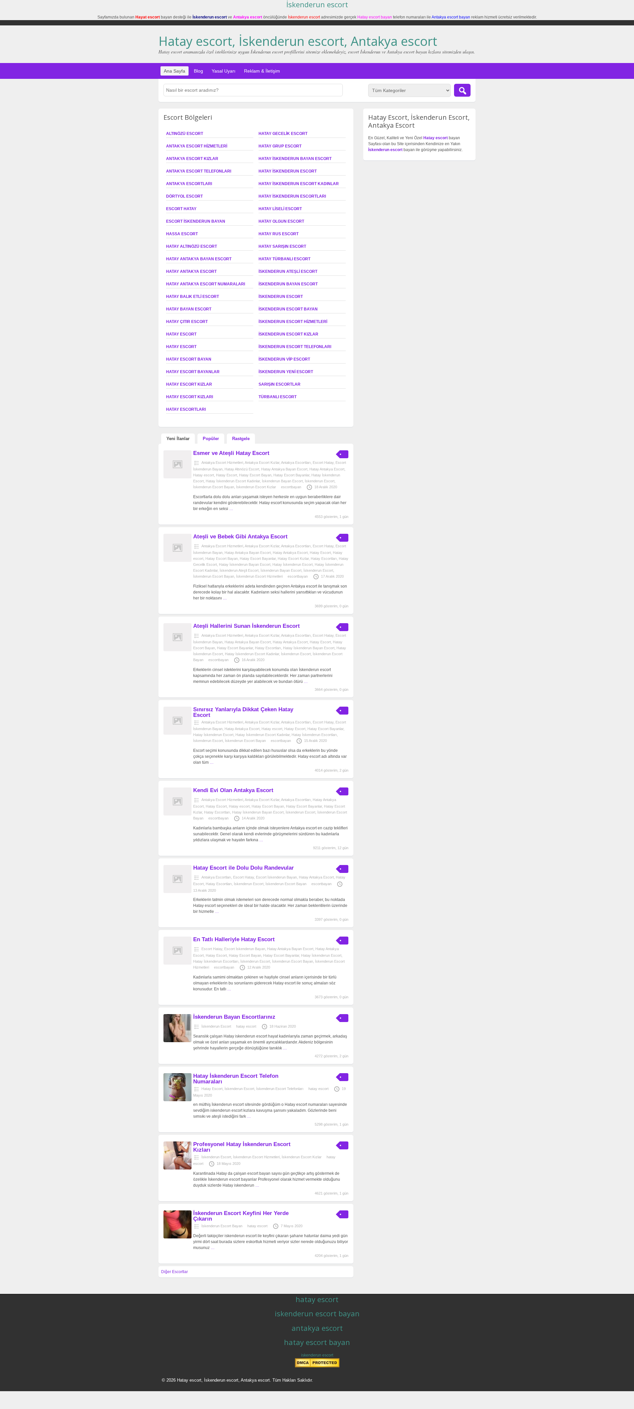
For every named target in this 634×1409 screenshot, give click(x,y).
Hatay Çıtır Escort (187, 321)
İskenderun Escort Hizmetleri (293, 321)
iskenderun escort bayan (317, 1313)
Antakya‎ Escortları (189, 183)
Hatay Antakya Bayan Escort (198, 259)
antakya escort (317, 1328)
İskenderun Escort (281, 296)
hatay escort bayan (317, 1342)
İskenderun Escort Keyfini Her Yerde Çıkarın (241, 1216)
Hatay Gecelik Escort (283, 133)
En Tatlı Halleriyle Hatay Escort (234, 939)
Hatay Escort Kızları (189, 397)
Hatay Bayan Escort (188, 309)
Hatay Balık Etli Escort (192, 296)
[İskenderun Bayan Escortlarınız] (177, 1041)
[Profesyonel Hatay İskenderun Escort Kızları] (177, 1168)
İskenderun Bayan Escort (288, 284)
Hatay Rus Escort (279, 234)
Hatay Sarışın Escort (282, 246)
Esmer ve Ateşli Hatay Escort (231, 453)
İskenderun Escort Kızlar (288, 334)
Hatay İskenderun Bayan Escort (295, 158)
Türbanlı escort (278, 397)
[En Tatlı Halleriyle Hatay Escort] (177, 963)
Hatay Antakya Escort (191, 271)
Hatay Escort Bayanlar (193, 371)
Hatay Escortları (186, 409)
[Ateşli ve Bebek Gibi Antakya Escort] (177, 560)
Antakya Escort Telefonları (198, 171)
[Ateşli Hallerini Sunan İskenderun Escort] (177, 650)
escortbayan (291, 487)
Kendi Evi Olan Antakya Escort (233, 790)
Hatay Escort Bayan (188, 359)
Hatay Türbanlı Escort (284, 259)
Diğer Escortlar (174, 1271)
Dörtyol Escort (184, 196)
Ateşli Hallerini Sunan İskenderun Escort (246, 626)
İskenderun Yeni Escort (286, 371)
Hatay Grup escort (280, 146)
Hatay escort (181, 346)
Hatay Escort (181, 334)
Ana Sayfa (174, 71)
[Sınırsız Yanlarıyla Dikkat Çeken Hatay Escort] (177, 733)
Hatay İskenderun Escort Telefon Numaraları (235, 1079)
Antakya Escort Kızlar (192, 158)
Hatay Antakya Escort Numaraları (205, 284)
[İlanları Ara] (462, 90)
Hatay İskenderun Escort (288, 171)
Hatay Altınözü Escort (191, 246)
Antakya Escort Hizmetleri (196, 146)
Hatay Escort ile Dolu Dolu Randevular (243, 868)
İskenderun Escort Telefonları (295, 346)
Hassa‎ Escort (182, 234)
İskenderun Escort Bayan (288, 309)
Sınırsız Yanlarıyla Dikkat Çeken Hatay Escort (243, 712)
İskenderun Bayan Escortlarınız (234, 1017)
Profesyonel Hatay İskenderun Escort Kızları (242, 1147)
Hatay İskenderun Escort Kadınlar (299, 183)
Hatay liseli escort (280, 209)
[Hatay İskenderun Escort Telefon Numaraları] (177, 1100)
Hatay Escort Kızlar (189, 384)
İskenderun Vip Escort (284, 359)
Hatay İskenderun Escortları (292, 196)
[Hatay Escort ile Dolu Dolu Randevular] (177, 891)
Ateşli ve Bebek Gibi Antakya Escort (240, 536)
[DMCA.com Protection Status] (317, 1366)
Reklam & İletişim (262, 71)
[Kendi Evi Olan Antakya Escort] (177, 814)
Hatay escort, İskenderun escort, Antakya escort (297, 40)
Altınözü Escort (184, 133)
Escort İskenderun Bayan (195, 221)
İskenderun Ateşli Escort (288, 271)
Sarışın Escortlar (279, 384)
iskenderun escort (317, 1355)
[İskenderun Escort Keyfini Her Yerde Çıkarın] (177, 1237)
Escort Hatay (181, 209)
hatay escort (246, 1026)
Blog (198, 71)
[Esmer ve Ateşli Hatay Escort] (177, 477)
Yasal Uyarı (223, 71)
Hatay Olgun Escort (281, 221)
